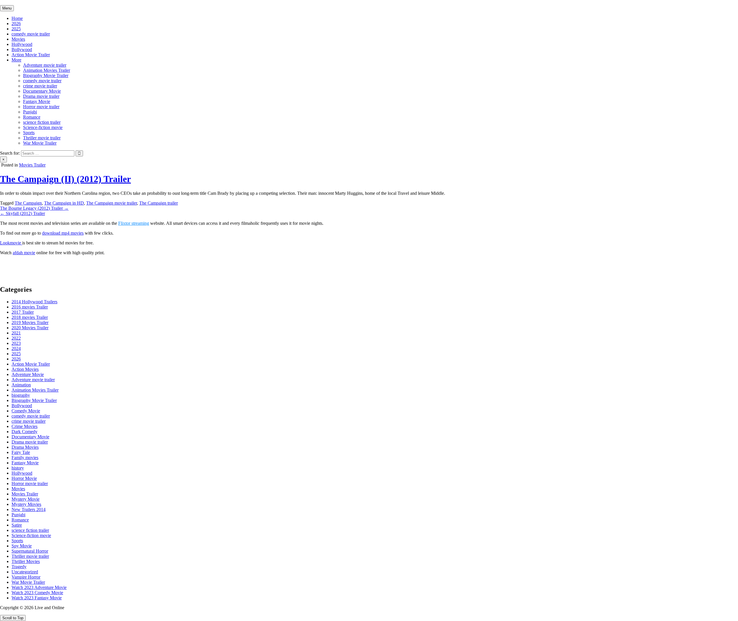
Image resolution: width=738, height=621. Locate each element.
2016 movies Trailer (30, 306)
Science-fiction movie (43, 127)
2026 (16, 23)
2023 (16, 343)
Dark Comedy (24, 431)
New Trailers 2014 (29, 509)
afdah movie (24, 252)
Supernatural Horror (30, 551)
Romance (31, 117)
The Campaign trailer (158, 203)
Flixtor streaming (133, 223)
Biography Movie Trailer (45, 75)
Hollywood (22, 44)
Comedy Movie (26, 410)
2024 (16, 348)
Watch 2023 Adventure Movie (39, 587)
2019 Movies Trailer (30, 322)
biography (21, 395)
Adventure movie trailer (44, 65)
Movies (18, 39)
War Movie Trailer (40, 143)
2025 (16, 28)
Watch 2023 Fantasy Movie (37, 597)
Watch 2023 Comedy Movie (37, 592)
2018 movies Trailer (30, 317)
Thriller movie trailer (42, 137)
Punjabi (30, 111)
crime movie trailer (40, 85)
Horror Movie (24, 478)
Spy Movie (22, 545)
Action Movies (25, 369)
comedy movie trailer (31, 33)
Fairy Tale (21, 452)
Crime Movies (24, 426)
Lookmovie (11, 242)
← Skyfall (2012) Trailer (22, 213)
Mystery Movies (26, 504)
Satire (17, 525)
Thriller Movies (26, 561)
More (16, 59)
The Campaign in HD (64, 203)
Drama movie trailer (41, 96)
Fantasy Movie (36, 101)
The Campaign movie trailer (111, 203)
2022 (16, 338)
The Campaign (28, 203)
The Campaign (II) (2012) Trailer (65, 179)
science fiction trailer (42, 122)
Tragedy (19, 566)
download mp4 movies (63, 233)
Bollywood (22, 49)
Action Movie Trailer (31, 54)
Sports (29, 132)
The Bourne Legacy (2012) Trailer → (34, 208)
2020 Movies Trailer (30, 327)
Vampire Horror (26, 577)
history (18, 467)
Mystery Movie (25, 499)
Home (17, 18)
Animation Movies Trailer (46, 70)
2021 (16, 332)
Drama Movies (25, 447)
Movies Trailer (32, 164)
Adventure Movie (28, 374)
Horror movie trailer (41, 106)
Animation (21, 384)
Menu (7, 8)
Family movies (25, 457)
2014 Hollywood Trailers (34, 301)
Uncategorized (25, 571)
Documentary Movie (42, 91)
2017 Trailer (23, 312)
